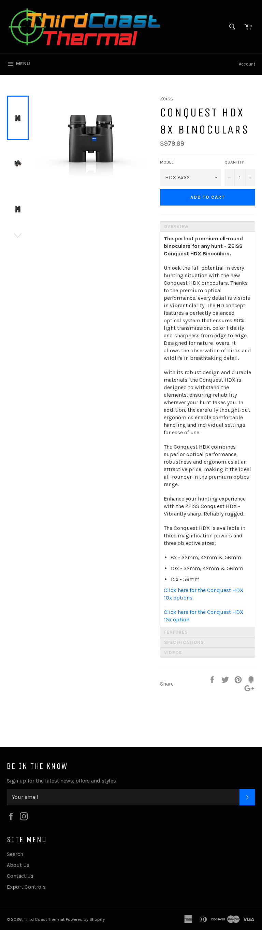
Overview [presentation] (176, 226)
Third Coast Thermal (44, 919)
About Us (18, 865)
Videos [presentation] (173, 652)
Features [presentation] (176, 632)
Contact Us (20, 876)
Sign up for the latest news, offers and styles (61, 780)
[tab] (207, 226)
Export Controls (26, 887)
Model (167, 162)
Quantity (234, 162)
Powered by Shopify (85, 919)
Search (15, 854)
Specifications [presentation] (184, 642)
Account (247, 64)
